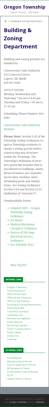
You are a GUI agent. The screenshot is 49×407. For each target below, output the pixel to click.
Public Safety (14, 332)
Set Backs (16, 220)
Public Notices (14, 321)
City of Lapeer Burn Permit (21, 364)
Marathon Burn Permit (19, 361)
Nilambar (40, 402)
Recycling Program (17, 325)
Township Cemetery (18, 311)
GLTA (10, 375)
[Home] (5, 21)
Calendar (12, 339)
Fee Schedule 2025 (22, 244)
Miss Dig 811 (18, 265)
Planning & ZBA (15, 307)
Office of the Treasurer (19, 297)
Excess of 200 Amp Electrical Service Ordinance (22, 236)
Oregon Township (24, 7)
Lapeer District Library (19, 378)
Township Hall (15, 315)
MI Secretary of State (18, 368)
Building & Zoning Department (24, 304)
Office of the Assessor (18, 301)
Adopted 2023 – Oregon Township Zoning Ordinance (25, 212)
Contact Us (13, 335)
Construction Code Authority (22, 371)
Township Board (16, 290)
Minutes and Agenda (18, 318)
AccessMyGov (14, 357)
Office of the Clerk (16, 294)
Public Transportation (19, 328)
